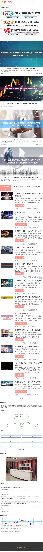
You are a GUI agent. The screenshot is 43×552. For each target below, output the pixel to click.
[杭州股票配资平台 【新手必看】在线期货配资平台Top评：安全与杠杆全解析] (21, 124)
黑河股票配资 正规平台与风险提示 (27, 297)
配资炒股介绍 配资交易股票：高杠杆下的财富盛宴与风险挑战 (11, 534)
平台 (32, 446)
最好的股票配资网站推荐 (24, 313)
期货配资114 (3, 73)
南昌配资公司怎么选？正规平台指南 (28, 280)
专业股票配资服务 (21, 224)
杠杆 (32, 434)
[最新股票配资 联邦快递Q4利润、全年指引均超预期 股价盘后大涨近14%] (21, 88)
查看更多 (21, 398)
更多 (41, 7)
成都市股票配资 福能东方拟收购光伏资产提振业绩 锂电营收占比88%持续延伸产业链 (15, 525)
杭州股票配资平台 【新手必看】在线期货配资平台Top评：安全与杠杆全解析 (21, 140)
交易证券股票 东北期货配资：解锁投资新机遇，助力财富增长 (11, 528)
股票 (32, 436)
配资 (10, 436)
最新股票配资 (3, 107)
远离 (10, 446)
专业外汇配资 (19, 257)
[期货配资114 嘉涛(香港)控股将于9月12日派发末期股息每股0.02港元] (21, 53)
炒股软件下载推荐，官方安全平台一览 (28, 213)
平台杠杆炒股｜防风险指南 (25, 247)
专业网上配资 (3, 181)
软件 (10, 439)
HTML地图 (27, 547)
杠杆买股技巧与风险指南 (5, 509)
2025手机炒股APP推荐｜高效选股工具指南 (28, 364)
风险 (32, 441)
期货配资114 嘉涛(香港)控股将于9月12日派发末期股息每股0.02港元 (21, 68)
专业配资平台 (19, 274)
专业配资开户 (19, 205)
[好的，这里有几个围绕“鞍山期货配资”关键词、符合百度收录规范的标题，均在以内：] (21, 161)
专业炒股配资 (19, 375)
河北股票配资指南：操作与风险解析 (28, 330)
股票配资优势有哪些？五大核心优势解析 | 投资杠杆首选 (10, 531)
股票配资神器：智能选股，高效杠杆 (28, 231)
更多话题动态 (21, 449)
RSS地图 (24, 547)
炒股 (10, 444)
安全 (32, 439)
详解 (32, 444)
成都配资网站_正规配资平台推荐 (27, 346)
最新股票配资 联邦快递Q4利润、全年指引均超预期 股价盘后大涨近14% (21, 103)
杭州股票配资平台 (3, 144)
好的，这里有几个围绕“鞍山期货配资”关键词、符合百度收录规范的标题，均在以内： (21, 177)
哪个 (10, 434)
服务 (10, 441)
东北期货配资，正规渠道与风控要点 (28, 382)
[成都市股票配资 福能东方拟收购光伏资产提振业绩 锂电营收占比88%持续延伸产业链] (21, 521)
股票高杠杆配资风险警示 (24, 264)
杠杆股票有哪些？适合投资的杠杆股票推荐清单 (28, 194)
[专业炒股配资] (7, 1)
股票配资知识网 (23, 549)
